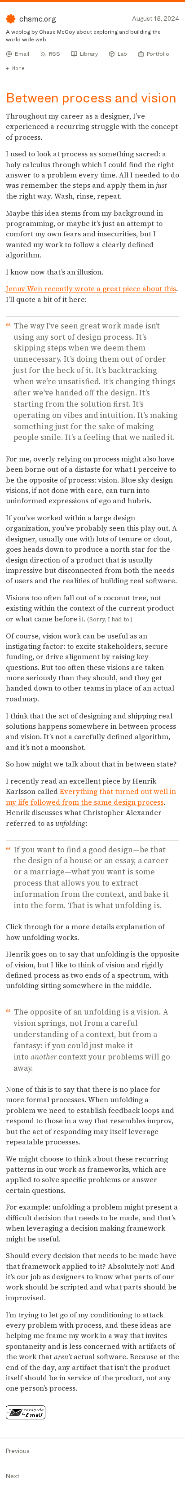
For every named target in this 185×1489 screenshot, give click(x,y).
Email (22, 54)
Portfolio (158, 54)
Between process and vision (91, 97)
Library (89, 54)
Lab (122, 54)
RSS (54, 54)
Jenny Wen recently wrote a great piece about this (91, 288)
